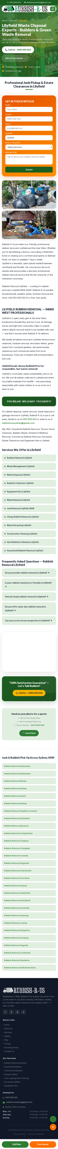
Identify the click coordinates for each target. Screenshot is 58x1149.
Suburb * (9, 133)
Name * (8, 105)
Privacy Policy (19, 1134)
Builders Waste (10, 1074)
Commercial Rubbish (13, 1070)
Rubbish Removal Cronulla (16, 855)
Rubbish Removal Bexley (15, 788)
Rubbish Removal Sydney (15, 1063)
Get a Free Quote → (15, 58)
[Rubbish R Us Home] (25, 9)
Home (4, 21)
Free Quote (42, 1144)
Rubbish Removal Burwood (16, 826)
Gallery (7, 1036)
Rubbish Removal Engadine (16, 863)
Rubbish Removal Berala (15, 781)
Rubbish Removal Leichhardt (17, 953)
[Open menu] (52, 9)
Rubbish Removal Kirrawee (16, 938)
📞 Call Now (15, 1144)
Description (10, 152)
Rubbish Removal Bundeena (17, 818)
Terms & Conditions (36, 1134)
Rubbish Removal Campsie (16, 841)
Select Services (12, 143)
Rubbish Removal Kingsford (17, 930)
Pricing (7, 1044)
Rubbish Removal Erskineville (17, 870)
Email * (8, 124)
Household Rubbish (12, 1067)
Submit (29, 169)
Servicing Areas (11, 1047)
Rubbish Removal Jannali (15, 923)
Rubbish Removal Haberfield (17, 893)
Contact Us (9, 1051)
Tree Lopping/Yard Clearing (16, 1078)
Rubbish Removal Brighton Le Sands (20, 811)
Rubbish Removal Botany (15, 803)
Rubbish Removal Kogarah (16, 945)
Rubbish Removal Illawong (16, 915)
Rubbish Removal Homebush (17, 900)
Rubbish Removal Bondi (15, 796)
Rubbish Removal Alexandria (17, 766)
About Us (8, 1028)
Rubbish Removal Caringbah (17, 848)
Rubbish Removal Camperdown (18, 833)
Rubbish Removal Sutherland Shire (20, 967)
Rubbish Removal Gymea (15, 885)
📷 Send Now (29, 733)
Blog (6, 1040)
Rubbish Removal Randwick (17, 960)
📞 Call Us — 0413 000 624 (29, 693)
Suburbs (13, 21)
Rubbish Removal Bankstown (17, 773)
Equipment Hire (11, 1086)
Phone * (9, 115)
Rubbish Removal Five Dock (16, 878)
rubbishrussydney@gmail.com (38, 2)
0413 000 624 (15, 2)
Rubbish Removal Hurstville (16, 908)
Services (8, 1032)
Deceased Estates (12, 1082)
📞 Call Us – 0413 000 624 (18, 49)
